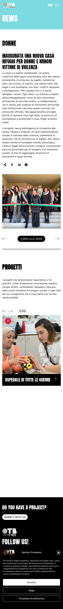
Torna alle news (31, 238)
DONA (50, 5)
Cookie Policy (16, 605)
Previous (4, 311)
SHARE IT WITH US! (15, 517)
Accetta (31, 582)
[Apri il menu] (56, 5)
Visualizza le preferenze (31, 598)
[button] (58, 552)
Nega (31, 590)
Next (10, 311)
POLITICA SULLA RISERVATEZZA (37, 605)
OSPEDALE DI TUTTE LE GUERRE (27, 380)
